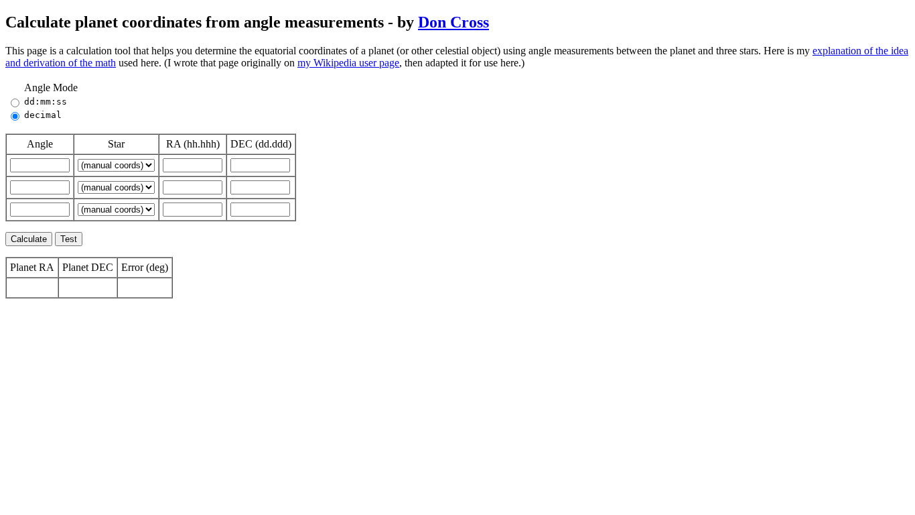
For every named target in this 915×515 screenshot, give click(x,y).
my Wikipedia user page (348, 62)
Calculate (29, 239)
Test (68, 239)
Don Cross (453, 22)
